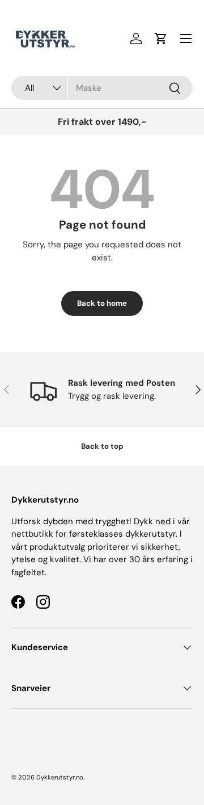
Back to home (102, 303)
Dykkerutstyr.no (59, 777)
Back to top (102, 446)
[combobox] (102, 88)
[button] (160, 38)
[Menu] (185, 38)
